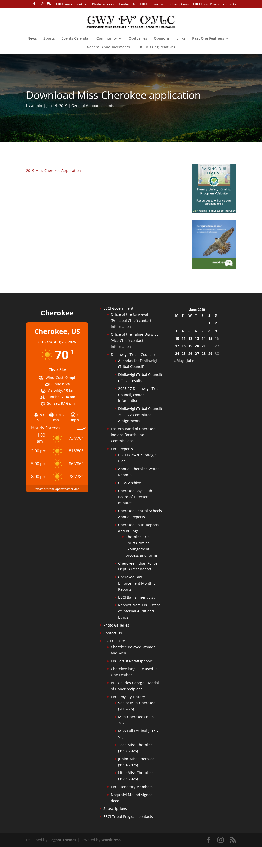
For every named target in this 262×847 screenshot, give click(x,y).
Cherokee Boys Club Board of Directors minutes (135, 496)
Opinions (162, 39)
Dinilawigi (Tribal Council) (133, 354)
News (32, 39)
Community (106, 39)
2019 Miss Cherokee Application (53, 170)
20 (197, 345)
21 (204, 345)
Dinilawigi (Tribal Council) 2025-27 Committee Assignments (140, 414)
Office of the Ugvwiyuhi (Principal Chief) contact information (131, 320)
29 (210, 353)
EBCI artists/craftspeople (132, 661)
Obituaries (138, 39)
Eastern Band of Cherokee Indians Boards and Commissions (133, 434)
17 (177, 345)
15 (210, 338)
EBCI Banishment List (136, 597)
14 (204, 338)
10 (177, 338)
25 (184, 353)
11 (184, 338)
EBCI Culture (149, 4)
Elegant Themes (62, 839)
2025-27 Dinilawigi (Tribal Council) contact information (140, 394)
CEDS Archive (129, 482)
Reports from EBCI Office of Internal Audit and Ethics (139, 611)
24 (177, 353)
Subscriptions (179, 4)
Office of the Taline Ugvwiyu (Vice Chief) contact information (135, 340)
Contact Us (127, 4)
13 (197, 338)
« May (179, 360)
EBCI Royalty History (128, 696)
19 (190, 345)
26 (190, 353)
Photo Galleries (103, 4)
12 (190, 338)
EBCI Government (69, 4)
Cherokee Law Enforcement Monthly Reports (136, 583)
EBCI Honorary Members (132, 786)
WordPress (111, 839)
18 (184, 345)
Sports (49, 39)
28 (204, 353)
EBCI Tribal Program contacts (214, 4)
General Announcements (108, 47)
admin (36, 105)
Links (180, 39)
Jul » (190, 360)
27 (197, 353)
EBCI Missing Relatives (156, 47)
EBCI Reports (122, 448)
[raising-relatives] (214, 211)
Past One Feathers (208, 39)
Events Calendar (76, 39)
